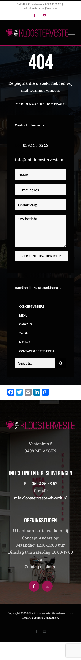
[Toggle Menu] (71, 33)
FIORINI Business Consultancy (40, 617)
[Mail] (47, 586)
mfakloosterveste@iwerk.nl (40, 8)
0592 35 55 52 (36, 145)
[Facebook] (34, 586)
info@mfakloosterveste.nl (40, 159)
